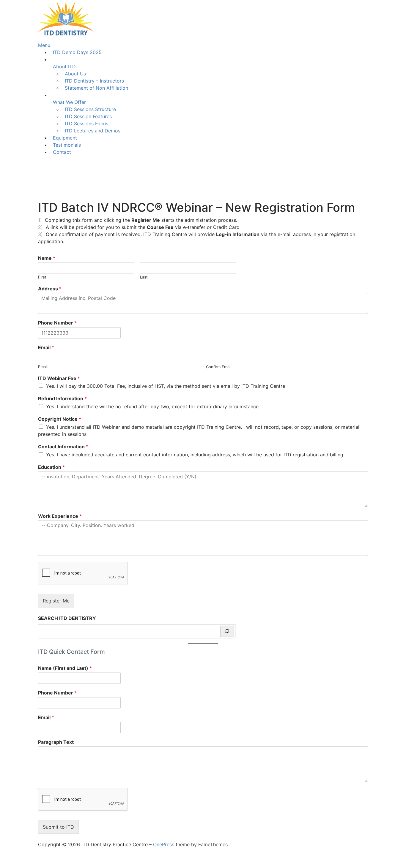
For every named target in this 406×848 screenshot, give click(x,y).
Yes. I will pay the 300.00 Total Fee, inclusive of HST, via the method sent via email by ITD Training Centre (165, 386)
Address (50, 289)
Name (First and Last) (65, 668)
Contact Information (63, 447)
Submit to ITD (58, 827)
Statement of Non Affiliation (96, 88)
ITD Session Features (88, 116)
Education (51, 467)
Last (144, 277)
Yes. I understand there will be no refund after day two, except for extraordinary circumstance (152, 406)
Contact (62, 152)
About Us (75, 74)
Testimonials (67, 145)
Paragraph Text (56, 742)
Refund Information (62, 398)
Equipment (65, 138)
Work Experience (60, 516)
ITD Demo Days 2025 (77, 52)
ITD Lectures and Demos (92, 131)
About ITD (64, 66)
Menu (44, 45)
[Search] (227, 631)
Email (46, 347)
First (42, 277)
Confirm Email (218, 366)
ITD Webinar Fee (59, 378)
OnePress (163, 844)
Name (46, 258)
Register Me (56, 601)
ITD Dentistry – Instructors (94, 81)
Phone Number (57, 323)
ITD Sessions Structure (90, 109)
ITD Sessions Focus (86, 123)
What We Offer (69, 102)
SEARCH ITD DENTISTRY (67, 618)
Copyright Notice (59, 419)
